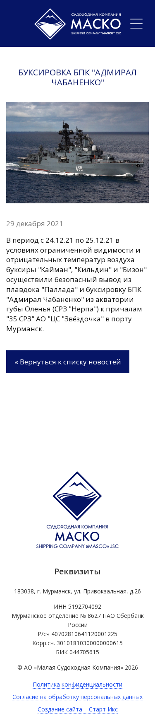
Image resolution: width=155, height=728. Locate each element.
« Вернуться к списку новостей (67, 361)
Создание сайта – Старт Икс (78, 709)
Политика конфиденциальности (77, 684)
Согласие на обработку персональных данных (77, 697)
